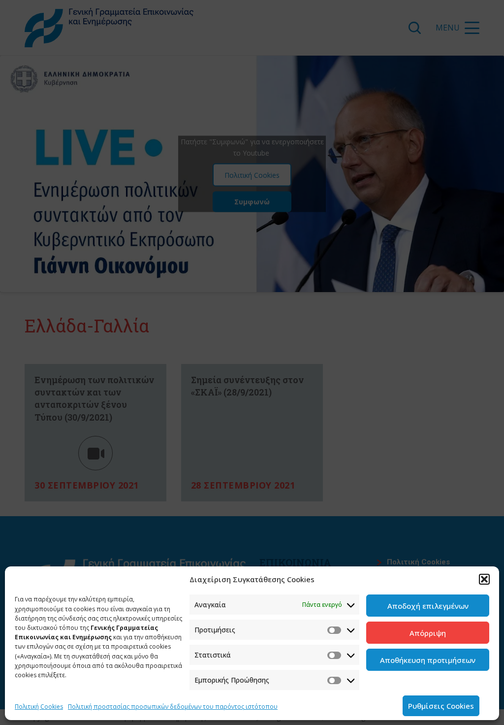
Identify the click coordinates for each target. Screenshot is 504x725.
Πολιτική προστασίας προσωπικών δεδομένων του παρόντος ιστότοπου (173, 706)
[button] (484, 579)
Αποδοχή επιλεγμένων (428, 606)
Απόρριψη (428, 633)
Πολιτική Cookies (39, 706)
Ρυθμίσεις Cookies (441, 706)
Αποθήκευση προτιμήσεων (427, 660)
